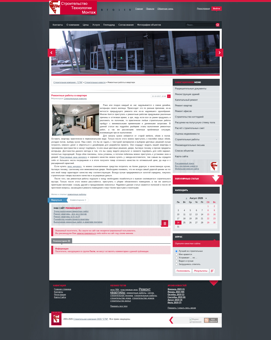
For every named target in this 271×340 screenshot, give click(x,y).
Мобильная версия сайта (187, 169)
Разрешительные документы (190, 88)
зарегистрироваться (86, 233)
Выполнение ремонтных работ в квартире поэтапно (78, 222)
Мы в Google (130, 9)
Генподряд (109, 24)
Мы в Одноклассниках (113, 9)
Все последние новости (186, 166)
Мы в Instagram (119, 9)
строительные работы (145, 295)
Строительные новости (75, 99)
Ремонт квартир (183, 105)
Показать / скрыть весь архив (182, 308)
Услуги (96, 24)
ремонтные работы (77, 194)
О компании (72, 24)
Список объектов (184, 150)
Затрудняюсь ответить (189, 264)
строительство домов (143, 298)
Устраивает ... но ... (187, 257)
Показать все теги (118, 306)
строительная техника (121, 295)
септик (151, 293)
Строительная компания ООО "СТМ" (73, 8)
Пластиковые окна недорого (73, 157)
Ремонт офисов (183, 111)
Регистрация (60, 294)
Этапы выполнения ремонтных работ (71, 211)
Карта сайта (181, 156)
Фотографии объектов (149, 24)
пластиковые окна (129, 289)
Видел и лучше (185, 261)
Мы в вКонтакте (102, 9)
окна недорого (74, 166)
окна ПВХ (114, 289)
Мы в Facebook (108, 9)
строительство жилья (120, 301)
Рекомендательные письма (190, 145)
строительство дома (120, 298)
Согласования (126, 24)
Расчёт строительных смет (190, 128)
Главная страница (62, 289)
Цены (86, 24)
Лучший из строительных (190, 251)
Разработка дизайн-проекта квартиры (71, 219)
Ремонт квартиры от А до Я (67, 216)
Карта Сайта (60, 297)
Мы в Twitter (124, 9)
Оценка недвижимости (187, 133)
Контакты (58, 24)
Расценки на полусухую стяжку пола (195, 122)
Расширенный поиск (184, 163)
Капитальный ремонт (186, 99)
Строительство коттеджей (189, 116)
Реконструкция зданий (187, 94)
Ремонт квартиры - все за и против (70, 214)
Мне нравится (185, 254)
